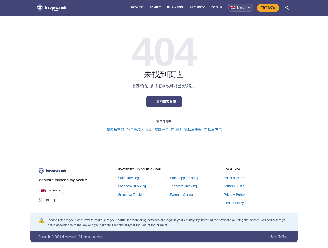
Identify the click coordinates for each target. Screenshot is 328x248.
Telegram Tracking (183, 186)
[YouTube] (48, 200)
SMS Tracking (128, 178)
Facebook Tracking (132, 186)
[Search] (287, 8)
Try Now (268, 7)
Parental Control (181, 194)
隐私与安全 (193, 130)
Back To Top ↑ (280, 236)
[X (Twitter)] (40, 200)
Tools (216, 7)
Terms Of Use (234, 186)
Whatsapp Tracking (184, 178)
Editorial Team (234, 178)
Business (175, 7)
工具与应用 (213, 130)
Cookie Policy (234, 203)
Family (155, 7)
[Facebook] (55, 200)
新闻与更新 (115, 130)
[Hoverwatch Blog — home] (51, 7)
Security (197, 7)
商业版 (176, 130)
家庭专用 (161, 130)
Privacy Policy (234, 194)
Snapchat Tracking (131, 194)
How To (137, 7)
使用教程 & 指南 (139, 130)
